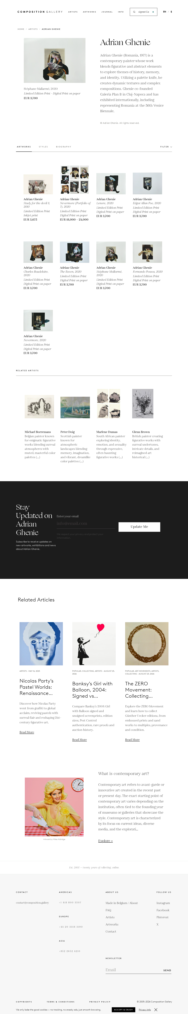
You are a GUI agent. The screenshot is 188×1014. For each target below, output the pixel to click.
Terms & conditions (61, 1002)
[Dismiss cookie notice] (155, 1009)
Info (121, 12)
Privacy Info (145, 1009)
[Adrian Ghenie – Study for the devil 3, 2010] (38, 179)
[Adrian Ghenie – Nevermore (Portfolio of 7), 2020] (74, 179)
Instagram (163, 903)
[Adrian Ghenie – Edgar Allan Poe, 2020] (147, 179)
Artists (73, 12)
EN (164, 11)
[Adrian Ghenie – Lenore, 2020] (111, 179)
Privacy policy (100, 1002)
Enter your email (68, 516)
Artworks (89, 12)
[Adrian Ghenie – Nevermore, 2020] (38, 316)
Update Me (139, 526)
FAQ (108, 910)
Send (167, 970)
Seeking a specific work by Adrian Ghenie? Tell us (94, 577)
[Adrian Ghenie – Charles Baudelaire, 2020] (38, 248)
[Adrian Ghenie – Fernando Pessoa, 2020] (147, 248)
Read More (27, 732)
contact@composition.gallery (32, 903)
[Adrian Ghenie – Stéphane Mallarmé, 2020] (111, 248)
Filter (164, 147)
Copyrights (24, 1002)
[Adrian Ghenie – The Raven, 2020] (74, 248)
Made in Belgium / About (122, 903)
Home (21, 29)
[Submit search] (153, 12)
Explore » (105, 841)
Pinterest (163, 917)
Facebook (163, 910)
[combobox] (144, 12)
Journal (107, 12)
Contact (111, 932)
